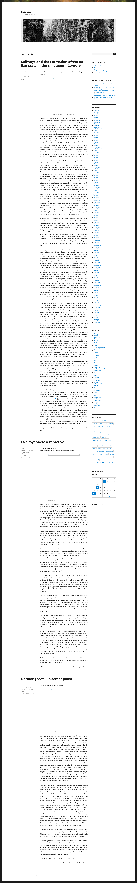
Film (95, 359)
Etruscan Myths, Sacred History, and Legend (105, 95)
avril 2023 (96, 177)
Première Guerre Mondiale (106, 451)
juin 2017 (96, 294)
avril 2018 (96, 277)
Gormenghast (29, 689)
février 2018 (96, 280)
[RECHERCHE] (114, 54)
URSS (95, 409)
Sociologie (23, 455)
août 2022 (96, 190)
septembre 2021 (98, 209)
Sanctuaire (112, 454)
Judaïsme (30, 457)
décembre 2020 (97, 224)
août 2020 (96, 230)
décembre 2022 (97, 184)
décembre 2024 (97, 144)
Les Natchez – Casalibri (99, 84)
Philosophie (24, 453)
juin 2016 (96, 314)
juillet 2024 (96, 152)
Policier (95, 392)
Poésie (22, 691)
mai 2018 (96, 275)
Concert (96, 344)
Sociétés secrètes (98, 66)
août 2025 (96, 130)
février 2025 (97, 140)
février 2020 (97, 240)
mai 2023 (96, 175)
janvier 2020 (97, 242)
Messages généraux (99, 379)
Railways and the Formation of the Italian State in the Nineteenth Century (52, 64)
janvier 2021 (97, 222)
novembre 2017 (97, 285)
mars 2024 (96, 159)
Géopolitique (105, 437)
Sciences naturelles (98, 402)
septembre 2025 (98, 129)
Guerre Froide (96, 437)
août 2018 (96, 270)
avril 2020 (96, 237)
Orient (95, 389)
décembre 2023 (97, 164)
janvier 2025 (97, 142)
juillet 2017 (96, 292)
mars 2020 (96, 239)
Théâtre (96, 407)
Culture (95, 432)
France (22, 452)
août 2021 (96, 210)
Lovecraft (108, 445)
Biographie (96, 340)
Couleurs (23, 689)
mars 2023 (96, 179)
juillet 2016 (96, 312)
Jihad (105, 443)
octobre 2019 (97, 247)
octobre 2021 (97, 207)
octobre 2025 (97, 127)
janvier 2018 (97, 282)
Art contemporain (108, 423)
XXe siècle (111, 462)
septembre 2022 (98, 189)
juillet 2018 (96, 272)
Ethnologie (96, 352)
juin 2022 (96, 194)
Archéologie (97, 337)
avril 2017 (96, 297)
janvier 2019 (97, 262)
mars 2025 (96, 139)
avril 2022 (96, 197)
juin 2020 (96, 234)
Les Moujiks (97, 72)
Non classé (96, 385)
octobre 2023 (97, 167)
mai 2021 (96, 215)
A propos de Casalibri (99, 508)
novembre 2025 (97, 125)
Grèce (95, 364)
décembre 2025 (97, 124)
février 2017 (96, 300)
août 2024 (96, 150)
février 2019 (97, 260)
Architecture (110, 420)
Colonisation (102, 429)
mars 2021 (96, 219)
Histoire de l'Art (98, 367)
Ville (94, 462)
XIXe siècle (105, 462)
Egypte (95, 345)
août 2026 (96, 110)
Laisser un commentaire (27, 81)
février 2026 (97, 120)
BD (94, 339)
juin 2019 (96, 254)
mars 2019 (96, 259)
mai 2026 (96, 115)
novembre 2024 (97, 145)
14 (97, 487)
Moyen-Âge (97, 380)
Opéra (95, 387)
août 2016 (96, 310)
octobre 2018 (97, 267)
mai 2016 (96, 315)
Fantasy (23, 687)
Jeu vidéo (96, 375)
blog (56, 399)
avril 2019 (96, 257)
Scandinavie (97, 399)
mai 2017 (96, 295)
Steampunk (96, 459)
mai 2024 (96, 155)
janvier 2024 (97, 162)
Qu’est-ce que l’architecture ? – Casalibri (104, 87)
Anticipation (96, 420)
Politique (30, 453)
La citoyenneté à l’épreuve (42, 442)
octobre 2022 (97, 187)
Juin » (110, 496)
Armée (100, 423)
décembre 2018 (97, 264)
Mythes (95, 448)
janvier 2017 (97, 302)
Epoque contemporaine (27, 450)
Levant (94, 445)
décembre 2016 (97, 304)
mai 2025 (96, 135)
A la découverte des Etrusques (101, 71)
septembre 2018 (98, 269)
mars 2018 (96, 279)
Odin (95, 69)
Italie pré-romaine (97, 443)
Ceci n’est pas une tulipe (102, 89)
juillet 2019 (96, 252)
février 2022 (97, 200)
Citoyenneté (24, 457)
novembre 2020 (97, 225)
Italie (26, 74)
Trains (29, 78)
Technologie (97, 405)
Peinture (109, 448)
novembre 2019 (97, 245)
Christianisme (96, 426)
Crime (109, 429)
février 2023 (97, 180)
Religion (95, 454)
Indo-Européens (107, 440)
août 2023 (96, 170)
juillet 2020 (96, 232)
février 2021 (96, 220)
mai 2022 (96, 195)
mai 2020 (96, 235)
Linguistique (101, 445)
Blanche (96, 342)
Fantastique (96, 355)
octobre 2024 (97, 147)
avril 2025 (96, 137)
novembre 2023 (97, 165)
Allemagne (96, 334)
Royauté (101, 454)
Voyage (99, 462)
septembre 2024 (98, 149)
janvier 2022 (97, 202)
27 (94, 493)
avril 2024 (96, 157)
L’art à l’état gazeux (101, 92)
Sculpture (95, 457)
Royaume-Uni (97, 397)
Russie (106, 454)
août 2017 (96, 290)
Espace (106, 432)
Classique (95, 429)
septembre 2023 (98, 169)
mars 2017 (96, 299)
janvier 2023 (97, 182)
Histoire (23, 74)
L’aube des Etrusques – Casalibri (102, 94)
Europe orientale (97, 434)
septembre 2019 (98, 249)
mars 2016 (96, 319)
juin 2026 (96, 114)
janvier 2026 (97, 122)
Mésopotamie (101, 448)
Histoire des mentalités (99, 369)
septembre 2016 (98, 309)
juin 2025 (96, 134)
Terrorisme (103, 459)
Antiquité (96, 335)
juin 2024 (96, 154)
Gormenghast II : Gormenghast (46, 679)
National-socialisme (99, 384)
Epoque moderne (98, 349)
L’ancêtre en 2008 (98, 99)
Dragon (100, 432)
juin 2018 (96, 274)
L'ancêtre (110, 443)
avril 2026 (96, 117)
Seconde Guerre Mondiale (106, 457)
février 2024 (97, 160)
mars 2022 (96, 199)
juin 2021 (96, 214)
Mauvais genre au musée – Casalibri (103, 97)
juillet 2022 (96, 192)
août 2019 (96, 250)
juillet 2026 (96, 112)
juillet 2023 (96, 172)
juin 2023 (96, 174)
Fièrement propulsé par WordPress (35, 876)
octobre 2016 (97, 307)
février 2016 (97, 320)
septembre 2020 (98, 229)
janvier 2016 (97, 322)
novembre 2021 (97, 205)
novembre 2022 (97, 185)
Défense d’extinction (99, 67)
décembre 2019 (97, 244)
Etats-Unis (96, 350)
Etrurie (95, 354)
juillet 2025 (96, 132)
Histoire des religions (99, 370)
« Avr (97, 496)
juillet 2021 (96, 212)
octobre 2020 (97, 227)
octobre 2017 (97, 287)
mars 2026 (96, 119)
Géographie (96, 362)
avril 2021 (96, 217)
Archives (95, 423)
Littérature (28, 687)
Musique (96, 382)
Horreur (96, 372)
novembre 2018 (97, 265)
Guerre (110, 434)
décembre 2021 (97, 204)
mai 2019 (96, 255)
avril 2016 (96, 317)
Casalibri (26, 12)
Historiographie (97, 440)
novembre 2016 (97, 305)
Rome (95, 395)
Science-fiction (97, 400)
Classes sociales (106, 426)
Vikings (110, 459)
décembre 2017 (97, 284)
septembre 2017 (98, 289)
